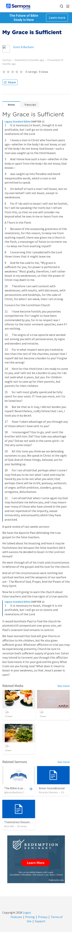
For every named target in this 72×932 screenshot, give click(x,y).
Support (40, 921)
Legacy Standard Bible (17, 121)
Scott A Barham (23, 47)
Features (16, 917)
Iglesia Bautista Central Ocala (21, 792)
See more (63, 686)
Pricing (30, 917)
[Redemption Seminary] (36, 859)
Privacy (42, 917)
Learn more (57, 17)
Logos (26, 912)
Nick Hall (9, 826)
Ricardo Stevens (48, 792)
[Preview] (30, 789)
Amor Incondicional (52, 788)
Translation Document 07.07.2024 (26, 822)
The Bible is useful (16, 788)
